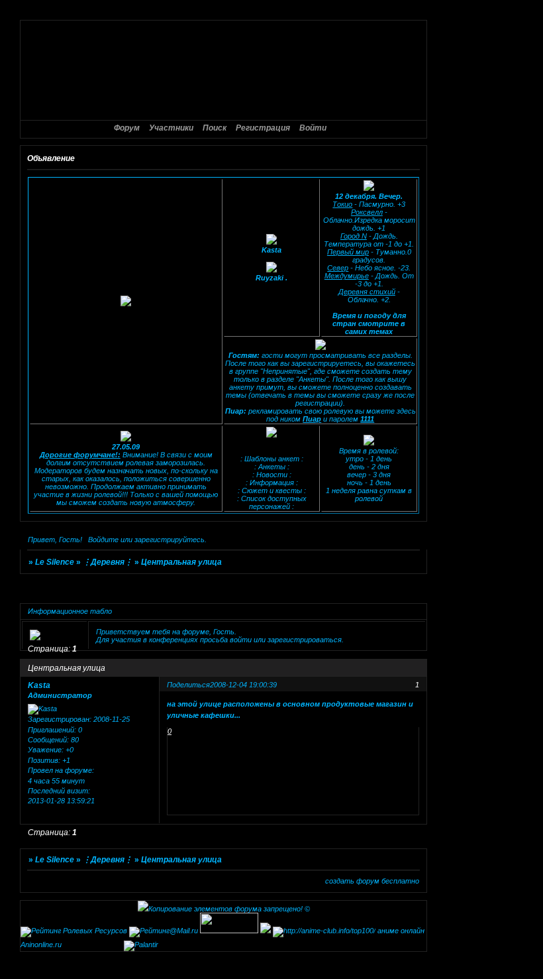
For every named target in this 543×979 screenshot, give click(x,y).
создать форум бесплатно (372, 881)
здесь (406, 411)
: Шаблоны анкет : (271, 459)
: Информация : (272, 483)
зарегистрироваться (305, 640)
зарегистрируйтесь (169, 540)
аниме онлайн (400, 931)
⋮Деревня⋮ (107, 562)
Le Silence (54, 562)
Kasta (271, 250)
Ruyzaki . (271, 278)
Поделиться (188, 685)
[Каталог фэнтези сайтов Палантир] (141, 945)
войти (241, 640)
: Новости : (271, 475)
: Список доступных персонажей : (272, 502)
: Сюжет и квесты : (272, 490)
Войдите (103, 540)
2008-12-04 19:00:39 (243, 685)
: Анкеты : (271, 467)
